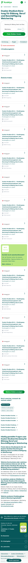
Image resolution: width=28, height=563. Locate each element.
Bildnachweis (20, 556)
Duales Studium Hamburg (9, 425)
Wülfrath (5, 492)
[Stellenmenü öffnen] (24, 55)
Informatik (8, 504)
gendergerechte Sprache (11, 518)
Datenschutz (4, 553)
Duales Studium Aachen (8, 415)
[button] (20, 29)
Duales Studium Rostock (8, 430)
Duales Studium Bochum (8, 418)
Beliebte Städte (5, 404)
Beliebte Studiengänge (7, 407)
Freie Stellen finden (14, 34)
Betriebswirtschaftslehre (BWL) (13, 502)
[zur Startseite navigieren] (1, 6)
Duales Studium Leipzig (8, 427)
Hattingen (6, 490)
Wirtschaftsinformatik (7, 506)
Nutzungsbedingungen (7, 556)
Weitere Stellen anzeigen (14, 392)
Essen (12, 490)
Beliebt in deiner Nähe (7, 410)
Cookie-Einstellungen (17, 553)
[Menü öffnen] (25, 2)
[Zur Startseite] (6, 2)
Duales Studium (7, 6)
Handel (3, 504)
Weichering (15, 6)
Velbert (16, 490)
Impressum (16, 558)
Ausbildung (4, 529)
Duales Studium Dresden (8, 420)
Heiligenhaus (23, 490)
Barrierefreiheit (5, 558)
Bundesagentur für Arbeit (17, 475)
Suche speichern (14, 560)
